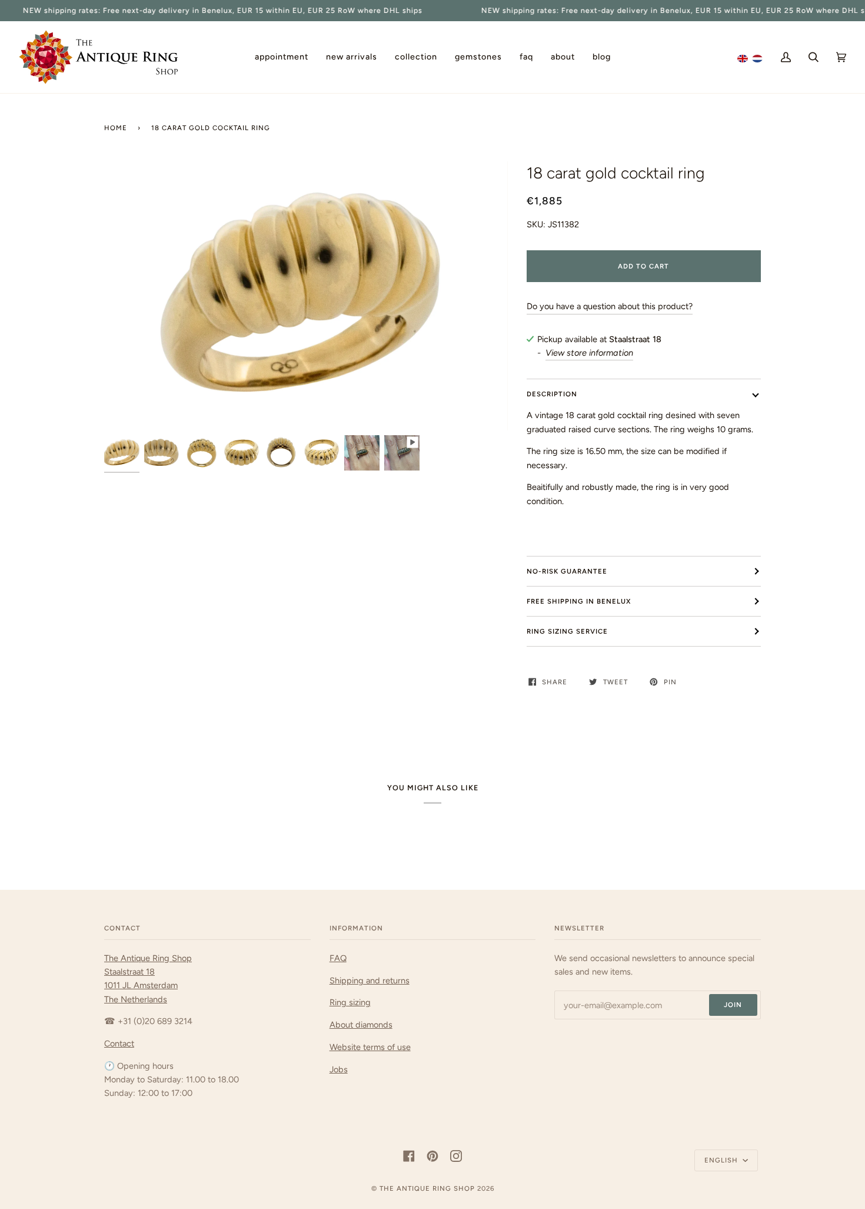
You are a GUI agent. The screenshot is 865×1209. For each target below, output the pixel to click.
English (722, 1160)
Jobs (339, 1069)
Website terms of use (370, 1047)
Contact (119, 1043)
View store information (589, 352)
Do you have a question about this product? (610, 306)
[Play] (306, 297)
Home (115, 128)
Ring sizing (350, 1002)
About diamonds (361, 1024)
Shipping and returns (370, 980)
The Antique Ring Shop (427, 1188)
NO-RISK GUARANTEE (567, 571)
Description (552, 394)
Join (733, 1005)
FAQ (338, 958)
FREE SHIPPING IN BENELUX (579, 601)
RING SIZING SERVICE (567, 631)
